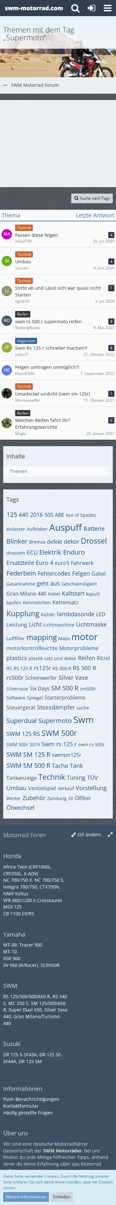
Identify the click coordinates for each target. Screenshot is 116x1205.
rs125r (42, 668)
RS (9, 668)
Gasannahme (20, 584)
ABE (59, 514)
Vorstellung (91, 788)
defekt (54, 541)
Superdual (21, 720)
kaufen (13, 602)
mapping (41, 637)
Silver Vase (73, 677)
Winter (13, 798)
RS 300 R (62, 668)
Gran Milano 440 (26, 593)
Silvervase (17, 689)
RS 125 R (23, 668)
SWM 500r (59, 733)
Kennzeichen (37, 602)
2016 (36, 514)
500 (48, 514)
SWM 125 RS (23, 734)
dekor (71, 541)
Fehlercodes (54, 573)
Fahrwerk (82, 563)
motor (85, 636)
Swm (83, 719)
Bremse (37, 542)
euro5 (62, 563)
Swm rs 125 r (59, 744)
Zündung (57, 798)
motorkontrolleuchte (32, 648)
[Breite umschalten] (110, 834)
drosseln (15, 553)
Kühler (48, 614)
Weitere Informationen (26, 1197)
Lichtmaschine (58, 625)
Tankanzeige (21, 777)
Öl (70, 798)
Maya (64, 638)
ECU (32, 552)
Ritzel (103, 658)
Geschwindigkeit (79, 584)
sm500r (88, 689)
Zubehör (34, 798)
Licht (35, 624)
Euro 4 (44, 563)
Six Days (40, 688)
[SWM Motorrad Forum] (34, 8)
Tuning (76, 777)
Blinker (16, 541)
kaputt (93, 594)
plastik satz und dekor (52, 658)
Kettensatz (66, 602)
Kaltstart (73, 593)
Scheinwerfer (41, 677)
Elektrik (50, 552)
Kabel (54, 594)
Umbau (16, 788)
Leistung (16, 624)
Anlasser (15, 529)
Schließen (62, 1197)
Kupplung (22, 613)
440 (23, 514)
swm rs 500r (91, 744)
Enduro (74, 552)
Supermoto (55, 720)
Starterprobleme (64, 697)
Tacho (60, 765)
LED (100, 614)
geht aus (48, 583)
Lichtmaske (91, 624)
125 (11, 514)
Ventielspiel (42, 788)
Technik (51, 777)
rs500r (15, 677)
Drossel (94, 541)
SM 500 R (64, 688)
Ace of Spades (81, 515)
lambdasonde (75, 614)
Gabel (99, 573)
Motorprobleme (78, 648)
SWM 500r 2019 (23, 744)
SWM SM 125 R (28, 754)
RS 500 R (84, 668)
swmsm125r (67, 754)
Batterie (94, 528)
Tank (76, 765)
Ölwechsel (20, 807)
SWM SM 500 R (28, 765)
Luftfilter (15, 638)
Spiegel (35, 698)
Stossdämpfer (56, 707)
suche (82, 708)
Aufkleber (37, 529)
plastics (16, 658)
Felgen (81, 573)
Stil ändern (89, 834)
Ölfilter (83, 798)
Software (15, 698)
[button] (107, 8)
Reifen (86, 658)
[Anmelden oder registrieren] (91, 8)
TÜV (92, 777)
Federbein (21, 573)
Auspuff (65, 527)
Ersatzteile (20, 563)
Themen (18, 471)
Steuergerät (20, 707)
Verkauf (66, 788)
